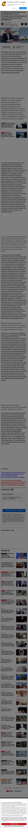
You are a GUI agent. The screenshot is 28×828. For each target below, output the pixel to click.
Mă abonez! (23, 8)
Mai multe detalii (13, 806)
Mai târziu (14, 8)
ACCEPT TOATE (14, 824)
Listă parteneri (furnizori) (4, 821)
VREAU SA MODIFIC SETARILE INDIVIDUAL (14, 825)
